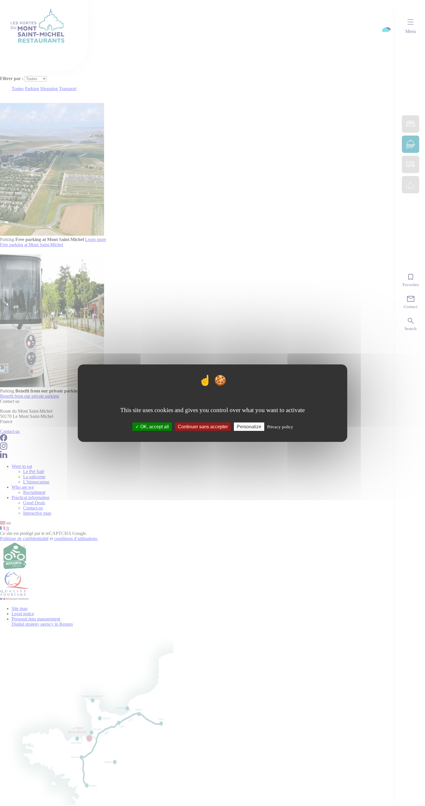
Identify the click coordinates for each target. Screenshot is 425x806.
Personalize (249, 426)
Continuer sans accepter (203, 426)
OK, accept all (154, 426)
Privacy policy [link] (280, 426)
